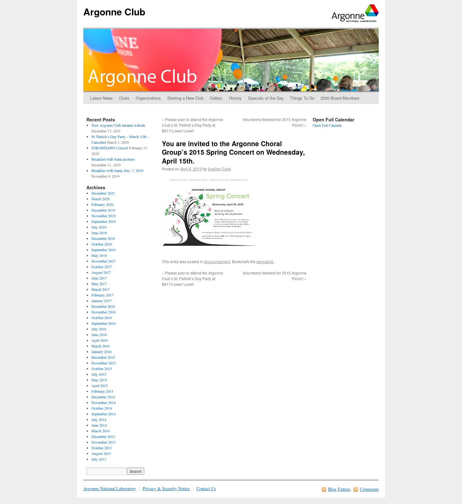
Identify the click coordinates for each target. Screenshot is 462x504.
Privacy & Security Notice (166, 488)
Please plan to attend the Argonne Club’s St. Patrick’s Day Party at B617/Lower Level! (192, 125)
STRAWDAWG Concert (109, 147)
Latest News (101, 98)
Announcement (217, 261)
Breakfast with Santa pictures (113, 159)
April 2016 (99, 340)
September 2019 (103, 221)
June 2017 (99, 277)
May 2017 (99, 283)
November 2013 (103, 442)
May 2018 (99, 255)
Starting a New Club (185, 98)
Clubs (124, 98)
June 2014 (99, 425)
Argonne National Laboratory (109, 488)
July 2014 (98, 419)
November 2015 (103, 362)
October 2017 (101, 266)
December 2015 (103, 357)
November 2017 (103, 260)
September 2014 (103, 413)
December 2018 (103, 238)
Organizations (148, 98)
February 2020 (102, 204)
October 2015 (101, 368)
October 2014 (101, 408)
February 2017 (102, 294)
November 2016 (103, 311)
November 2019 (103, 215)
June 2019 (99, 232)
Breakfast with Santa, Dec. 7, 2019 (117, 170)
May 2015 (99, 379)
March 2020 (100, 198)
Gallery (216, 98)
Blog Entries (339, 489)
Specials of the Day (266, 98)
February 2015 (102, 391)
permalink (264, 261)
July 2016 (98, 328)
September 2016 (103, 323)
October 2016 (101, 317)
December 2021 (103, 193)
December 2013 (103, 436)
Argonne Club (114, 11)
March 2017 (100, 289)
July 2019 (98, 227)
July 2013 (98, 459)
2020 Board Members (340, 98)
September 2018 (103, 249)
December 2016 (103, 306)
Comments (369, 489)
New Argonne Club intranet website (118, 125)
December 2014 (103, 396)
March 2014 (100, 430)
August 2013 (101, 453)
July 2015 (98, 374)
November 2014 (103, 402)
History (235, 98)
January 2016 (101, 351)
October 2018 (101, 243)
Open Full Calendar (327, 125)
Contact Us (206, 488)
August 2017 (101, 272)
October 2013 (101, 447)
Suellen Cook (219, 168)
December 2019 (103, 210)
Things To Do (302, 98)
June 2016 (99, 334)
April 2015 (99, 385)
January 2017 (101, 300)
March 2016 (100, 345)
